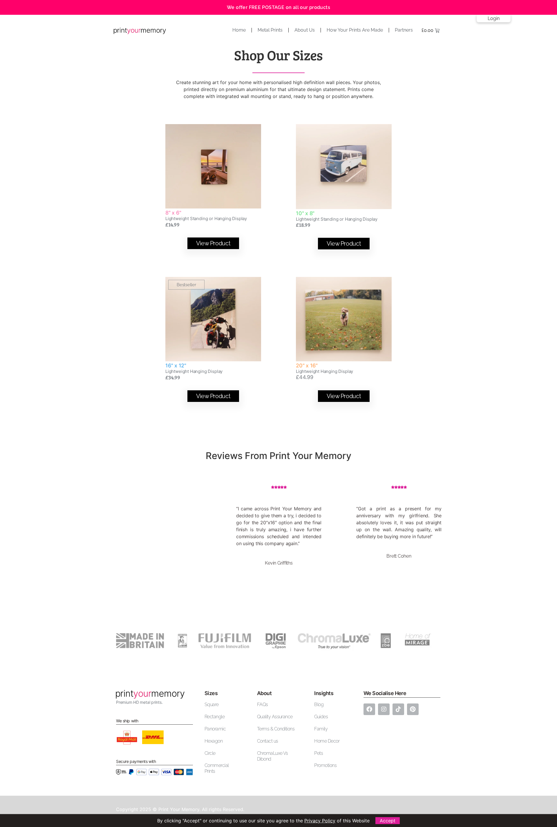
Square (212, 704)
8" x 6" (173, 213)
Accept (387, 821)
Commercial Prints (217, 768)
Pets (318, 753)
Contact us (267, 741)
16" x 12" (175, 365)
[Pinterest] (413, 709)
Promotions (325, 765)
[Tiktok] (398, 709)
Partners (404, 30)
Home (239, 30)
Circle (210, 753)
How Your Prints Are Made (355, 30)
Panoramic (215, 729)
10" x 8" (305, 213)
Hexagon (214, 741)
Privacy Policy (319, 821)
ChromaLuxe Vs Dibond (272, 756)
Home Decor (326, 741)
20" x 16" (307, 365)
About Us (304, 30)
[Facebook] (369, 709)
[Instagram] (384, 709)
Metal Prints (270, 30)
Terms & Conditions (275, 729)
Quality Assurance (275, 716)
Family (321, 729)
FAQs (262, 704)
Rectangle (215, 716)
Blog (318, 704)
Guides (321, 716)
